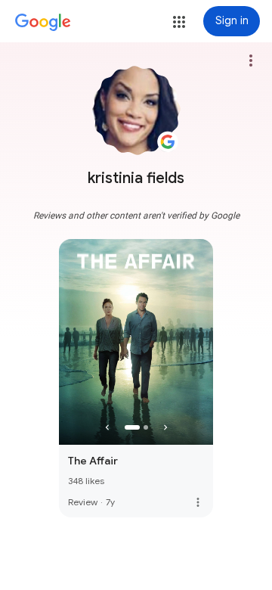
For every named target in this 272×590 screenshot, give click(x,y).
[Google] (43, 23)
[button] (179, 22)
